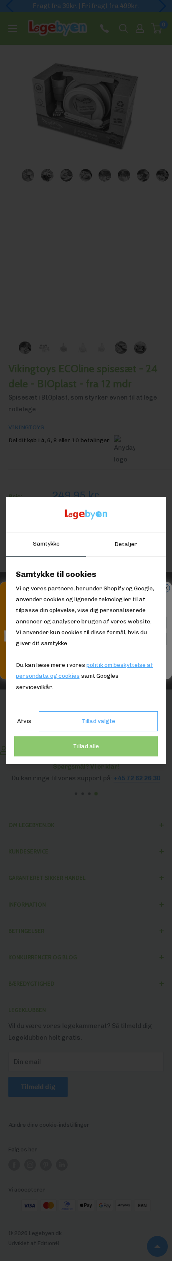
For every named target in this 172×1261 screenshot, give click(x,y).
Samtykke (46, 543)
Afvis (24, 721)
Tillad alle (86, 746)
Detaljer (125, 544)
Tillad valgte (98, 721)
